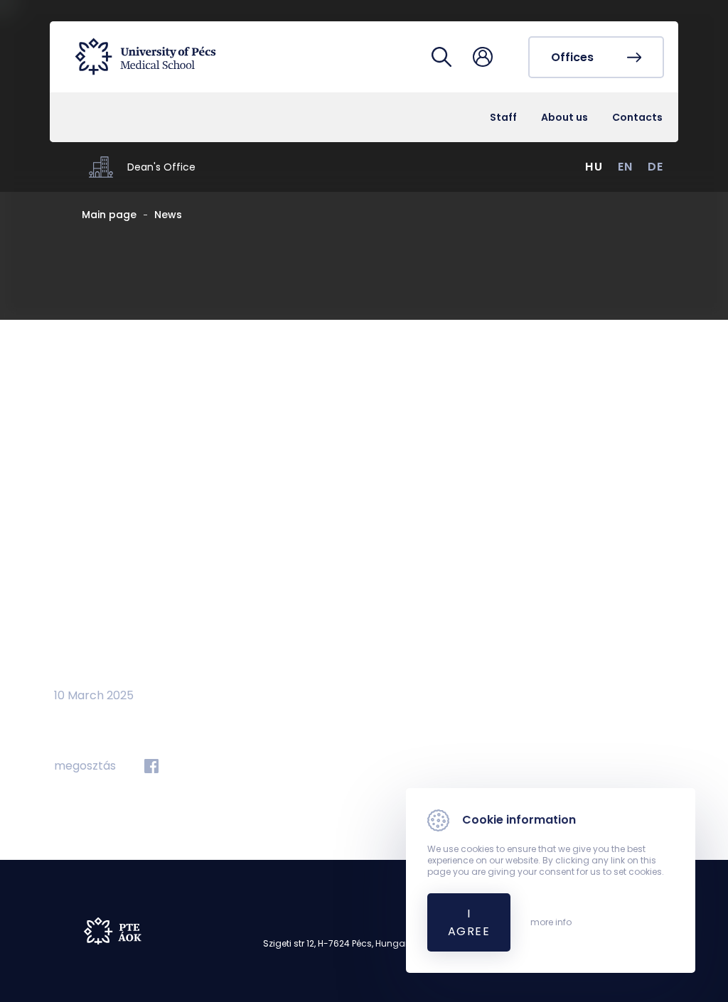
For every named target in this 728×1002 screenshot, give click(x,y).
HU (594, 166)
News (168, 215)
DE (656, 166)
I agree (469, 922)
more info (551, 922)
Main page (109, 215)
